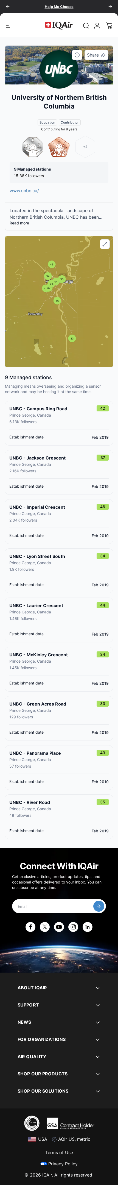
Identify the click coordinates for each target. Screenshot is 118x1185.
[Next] (110, 6)
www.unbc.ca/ (24, 190)
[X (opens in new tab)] (45, 927)
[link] (86, 26)
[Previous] (8, 6)
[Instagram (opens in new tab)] (73, 927)
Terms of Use (59, 1152)
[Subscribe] (98, 906)
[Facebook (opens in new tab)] (30, 927)
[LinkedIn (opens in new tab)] (87, 927)
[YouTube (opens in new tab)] (59, 927)
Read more (19, 223)
